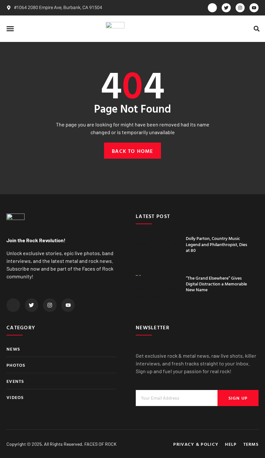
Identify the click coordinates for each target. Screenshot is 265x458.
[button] (10, 29)
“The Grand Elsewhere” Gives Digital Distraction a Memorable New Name (216, 283)
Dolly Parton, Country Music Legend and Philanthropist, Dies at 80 (216, 244)
